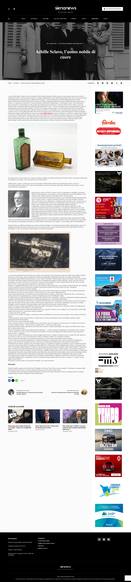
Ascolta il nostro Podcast (113, 9)
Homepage (41, 538)
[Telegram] (116, 83)
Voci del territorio (60, 18)
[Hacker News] (112, 83)
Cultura (45, 18)
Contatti (41, 546)
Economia (34, 18)
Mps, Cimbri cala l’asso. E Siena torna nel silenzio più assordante (47, 427)
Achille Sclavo (47, 113)
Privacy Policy (42, 548)
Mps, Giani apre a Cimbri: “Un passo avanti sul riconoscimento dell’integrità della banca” (74, 427)
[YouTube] (108, 539)
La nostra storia (43, 541)
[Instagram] (104, 539)
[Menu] (9, 9)
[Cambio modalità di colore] (14, 9)
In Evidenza (69, 43)
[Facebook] (98, 83)
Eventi (84, 18)
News (23, 18)
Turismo (73, 18)
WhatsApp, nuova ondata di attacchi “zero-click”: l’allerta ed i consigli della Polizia (19, 427)
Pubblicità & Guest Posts (46, 543)
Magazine (95, 18)
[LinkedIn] (107, 83)
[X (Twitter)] (102, 83)
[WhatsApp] (121, 83)
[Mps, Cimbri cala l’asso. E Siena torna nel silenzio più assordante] (47, 416)
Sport (106, 18)
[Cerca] (9, 19)
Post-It (82, 43)
